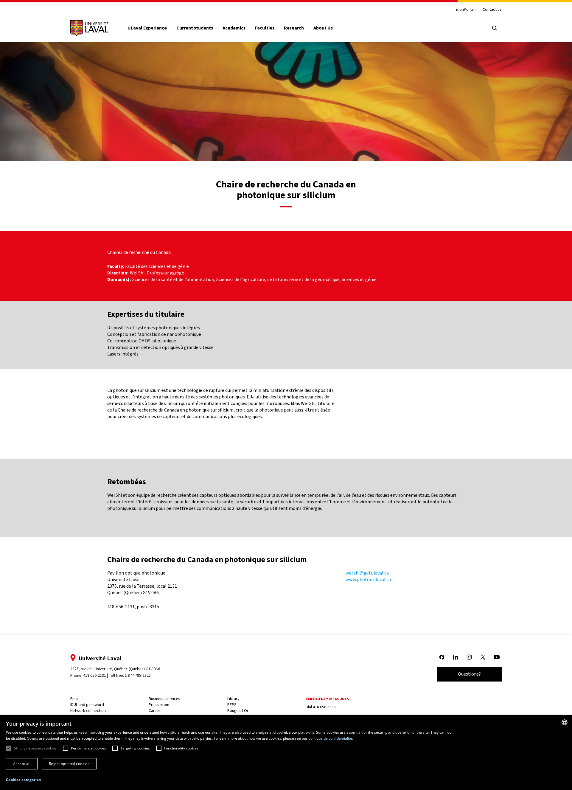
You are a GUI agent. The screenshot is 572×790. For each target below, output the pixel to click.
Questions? (469, 674)
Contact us (492, 9)
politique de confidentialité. (330, 738)
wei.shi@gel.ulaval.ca (367, 573)
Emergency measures (327, 699)
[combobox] (565, 722)
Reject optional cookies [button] (69, 763)
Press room (159, 704)
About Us (323, 28)
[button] (23, 780)
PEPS (232, 704)
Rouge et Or (237, 710)
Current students (194, 28)
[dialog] (286, 752)
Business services (164, 698)
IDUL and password (87, 704)
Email (75, 698)
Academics (234, 28)
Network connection (88, 710)
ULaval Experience (147, 28)
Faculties (264, 28)
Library (233, 698)
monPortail (465, 9)
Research (294, 28)
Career (154, 710)
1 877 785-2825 (138, 675)
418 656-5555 (324, 707)
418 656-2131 (94, 675)
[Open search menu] (494, 28)
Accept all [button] (21, 763)
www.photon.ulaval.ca (368, 579)
